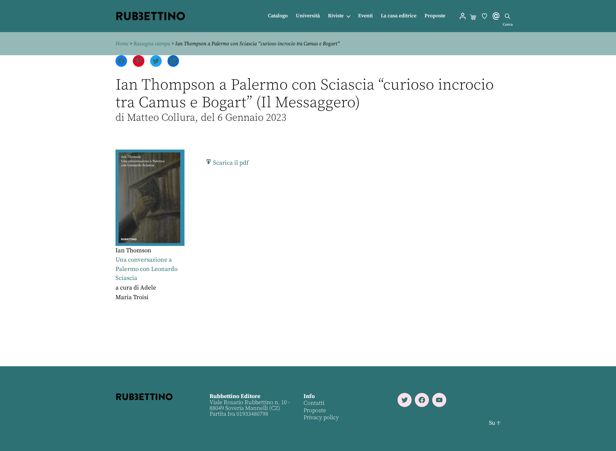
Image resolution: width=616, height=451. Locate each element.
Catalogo (278, 16)
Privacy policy (321, 417)
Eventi (365, 16)
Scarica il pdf (230, 163)
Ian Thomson (133, 250)
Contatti (314, 403)
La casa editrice (398, 16)
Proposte (434, 16)
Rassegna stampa (151, 43)
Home (122, 43)
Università (308, 16)
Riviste (336, 16)
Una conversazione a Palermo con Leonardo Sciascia (146, 269)
